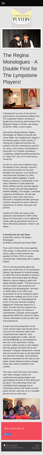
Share (8, 434)
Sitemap (14, 445)
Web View (35, 448)
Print (8, 445)
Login (37, 445)
